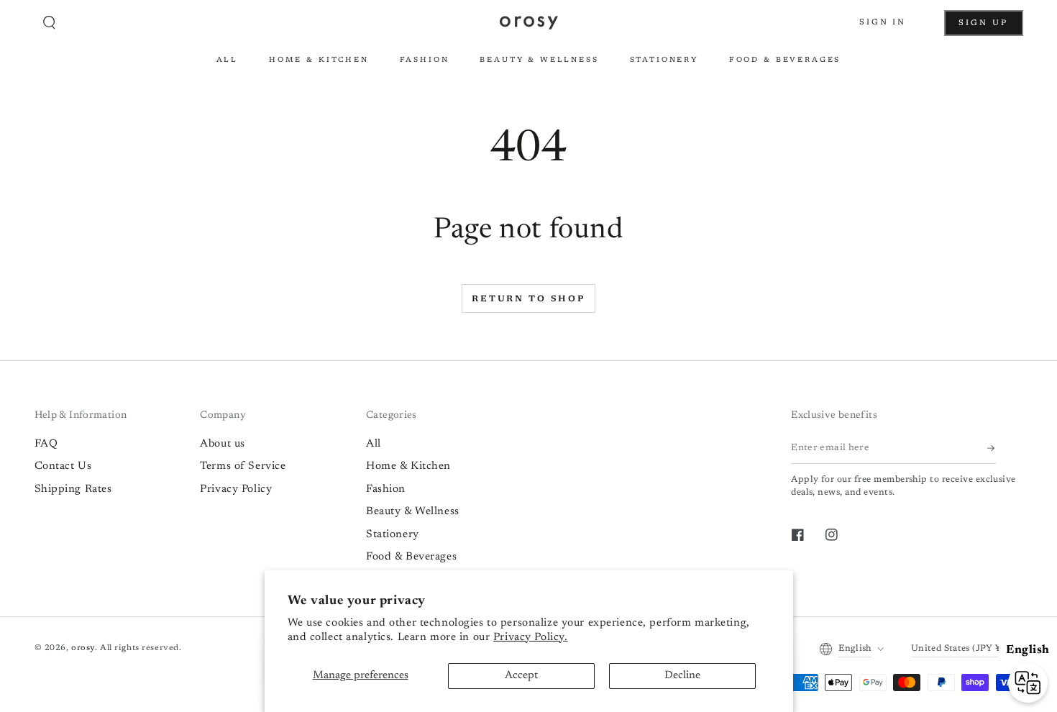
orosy (83, 648)
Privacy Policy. (530, 637)
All (373, 444)
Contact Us (63, 466)
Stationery (392, 534)
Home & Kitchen (408, 466)
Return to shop (528, 299)
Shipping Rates (73, 489)
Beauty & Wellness (412, 511)
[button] (50, 23)
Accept (521, 675)
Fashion (386, 489)
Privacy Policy (236, 489)
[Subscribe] (991, 448)
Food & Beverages (411, 557)
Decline (682, 675)
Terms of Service (242, 466)
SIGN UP (990, 27)
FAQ (46, 444)
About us (222, 444)
